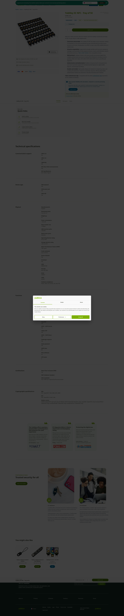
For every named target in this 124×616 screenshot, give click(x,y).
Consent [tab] (43, 302)
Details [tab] (62, 302)
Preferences (61, 317)
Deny (43, 317)
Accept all (80, 317)
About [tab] (81, 302)
